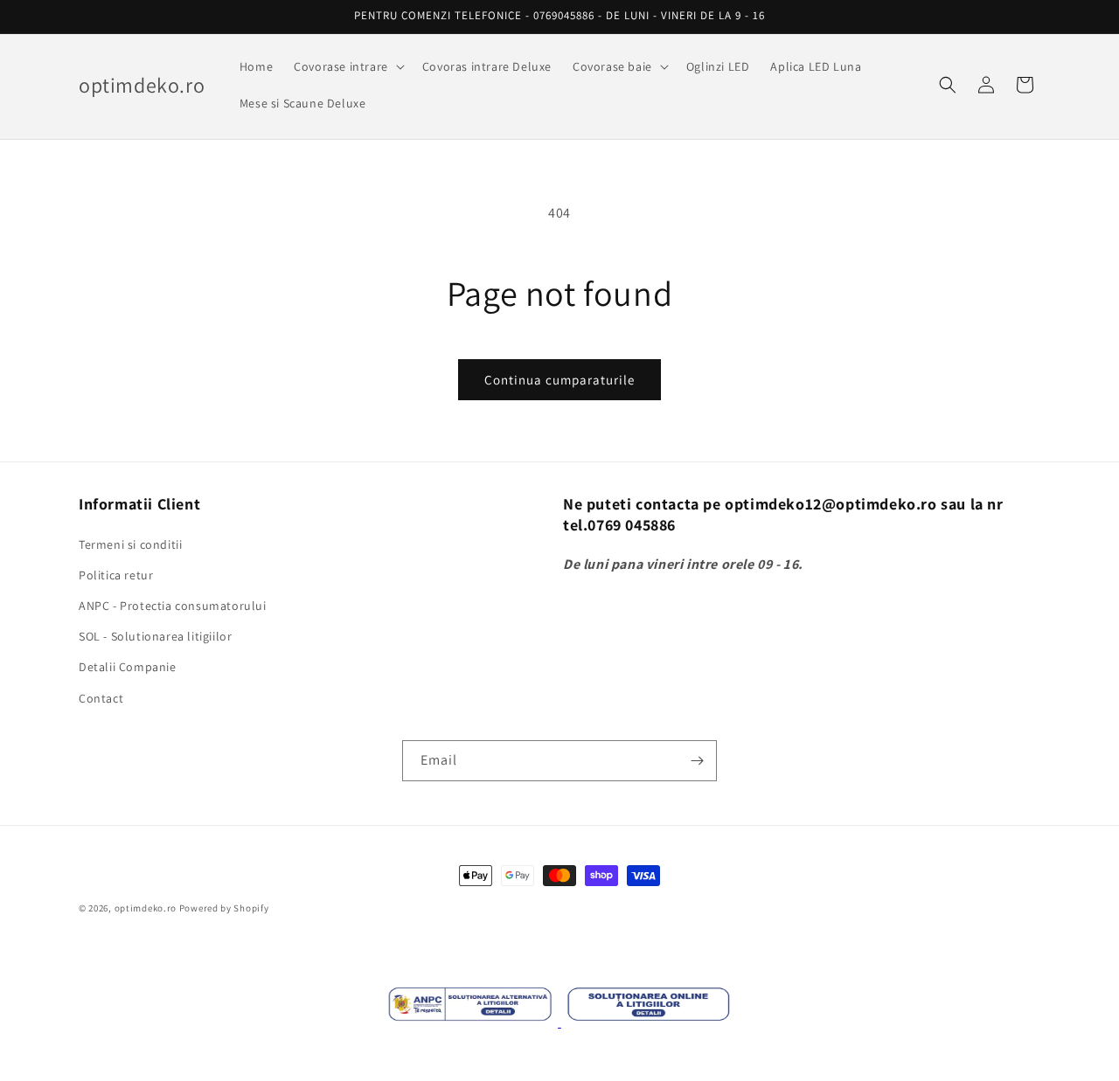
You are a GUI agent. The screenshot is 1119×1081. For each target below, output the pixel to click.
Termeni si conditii (130, 544)
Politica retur (116, 575)
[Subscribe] (697, 760)
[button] (347, 66)
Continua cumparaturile (559, 379)
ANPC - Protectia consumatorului (173, 605)
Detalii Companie (128, 667)
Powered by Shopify (224, 908)
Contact (101, 698)
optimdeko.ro (146, 908)
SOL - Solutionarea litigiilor (155, 636)
